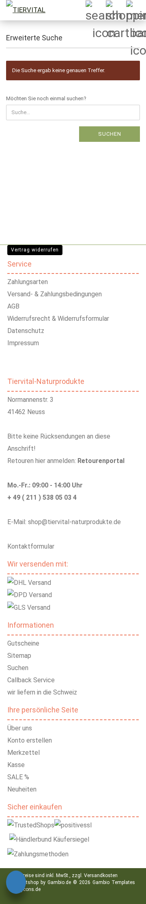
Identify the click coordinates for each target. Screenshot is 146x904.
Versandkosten (101, 875)
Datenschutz (25, 331)
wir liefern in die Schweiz (42, 692)
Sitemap (19, 655)
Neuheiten (21, 789)
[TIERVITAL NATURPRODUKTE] (32, 10)
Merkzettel (23, 752)
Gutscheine (23, 643)
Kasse (16, 765)
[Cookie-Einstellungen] (16, 883)
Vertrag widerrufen (35, 250)
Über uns (19, 728)
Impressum (23, 343)
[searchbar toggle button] (95, 10)
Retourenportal (101, 461)
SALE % (18, 777)
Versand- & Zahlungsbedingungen (54, 294)
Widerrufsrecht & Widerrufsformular (58, 318)
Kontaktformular (30, 546)
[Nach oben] (130, 892)
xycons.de (29, 889)
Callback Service (31, 680)
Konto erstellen (29, 740)
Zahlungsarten (27, 282)
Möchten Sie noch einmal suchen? (46, 98)
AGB (13, 306)
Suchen (109, 134)
